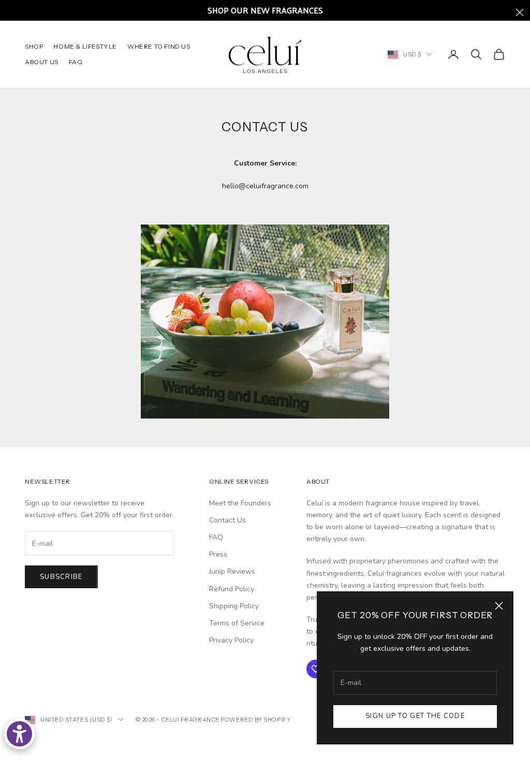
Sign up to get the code (415, 716)
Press (218, 554)
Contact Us (227, 520)
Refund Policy (231, 589)
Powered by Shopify (255, 719)
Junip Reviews (232, 571)
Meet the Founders (240, 503)
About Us (41, 62)
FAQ (76, 62)
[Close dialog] (519, 12)
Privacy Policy (231, 640)
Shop (34, 46)
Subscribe (61, 576)
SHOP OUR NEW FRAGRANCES (265, 10)
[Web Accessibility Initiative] (19, 733)
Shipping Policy (234, 606)
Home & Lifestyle (85, 46)
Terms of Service (236, 623)
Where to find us (158, 46)
